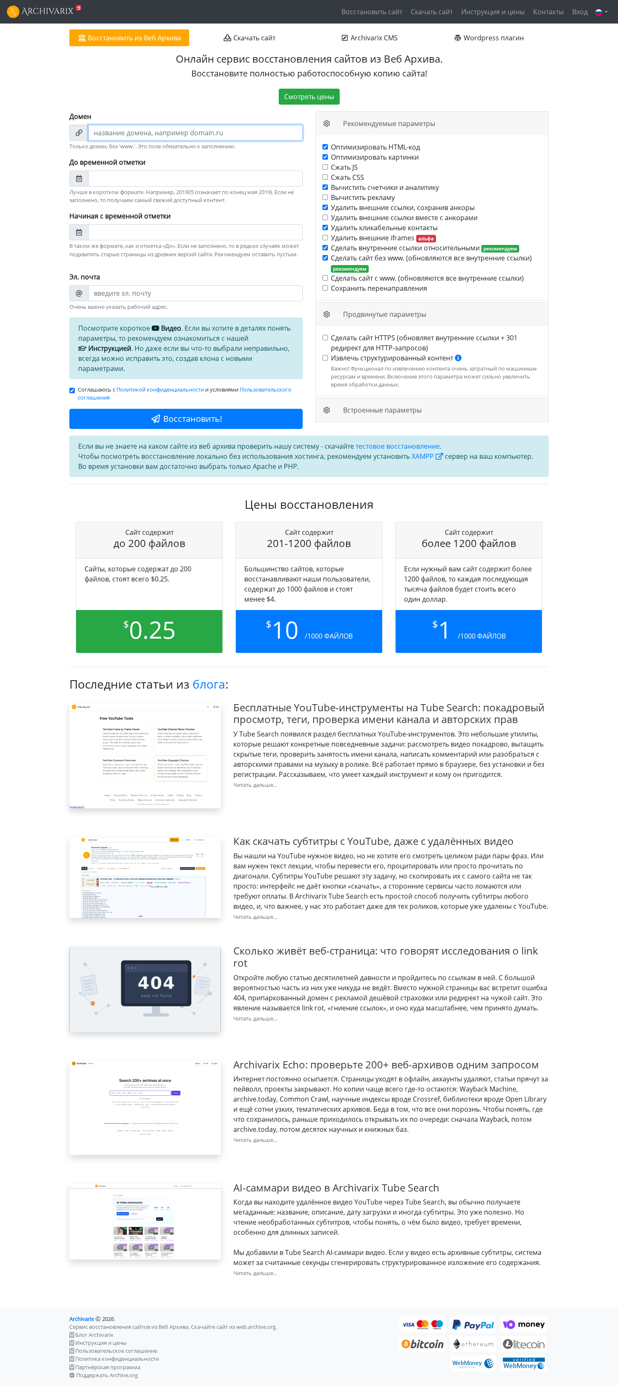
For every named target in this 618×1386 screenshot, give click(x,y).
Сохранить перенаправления (379, 288)
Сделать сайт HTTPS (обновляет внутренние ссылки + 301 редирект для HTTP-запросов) (424, 342)
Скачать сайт (431, 11)
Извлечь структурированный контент (434, 370)
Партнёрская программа (107, 1367)
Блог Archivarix (94, 1335)
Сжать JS (344, 167)
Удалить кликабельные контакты (384, 227)
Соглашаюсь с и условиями (184, 393)
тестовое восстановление (398, 446)
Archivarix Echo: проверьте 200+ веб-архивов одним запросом (386, 1064)
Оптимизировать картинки (375, 157)
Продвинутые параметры (383, 314)
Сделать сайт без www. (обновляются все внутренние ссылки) (431, 262)
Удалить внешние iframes (382, 237)
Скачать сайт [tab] (253, 37)
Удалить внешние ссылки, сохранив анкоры (403, 207)
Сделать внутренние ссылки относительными (424, 247)
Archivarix (81, 1319)
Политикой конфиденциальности (160, 389)
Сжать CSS (347, 177)
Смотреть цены (309, 96)
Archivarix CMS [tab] (373, 37)
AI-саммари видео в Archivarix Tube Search (336, 1187)
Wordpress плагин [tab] (493, 37)
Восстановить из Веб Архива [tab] (133, 37)
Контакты (547, 11)
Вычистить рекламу (363, 197)
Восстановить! (191, 418)
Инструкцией (109, 348)
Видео (170, 328)
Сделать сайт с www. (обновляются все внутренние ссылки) (427, 278)
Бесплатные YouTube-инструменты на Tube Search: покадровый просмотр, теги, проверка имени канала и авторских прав (388, 713)
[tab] (432, 123)
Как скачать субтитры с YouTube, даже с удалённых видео (373, 841)
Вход (579, 11)
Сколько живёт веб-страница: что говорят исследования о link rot (385, 957)
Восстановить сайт (371, 11)
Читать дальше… (255, 785)
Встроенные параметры (381, 410)
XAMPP (424, 456)
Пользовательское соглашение (116, 1350)
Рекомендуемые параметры (388, 123)
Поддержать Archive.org (107, 1375)
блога (209, 684)
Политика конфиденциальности (117, 1358)
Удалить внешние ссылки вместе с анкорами (404, 217)
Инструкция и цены (492, 11)
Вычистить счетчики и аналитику (385, 187)
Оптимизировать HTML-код (375, 147)
